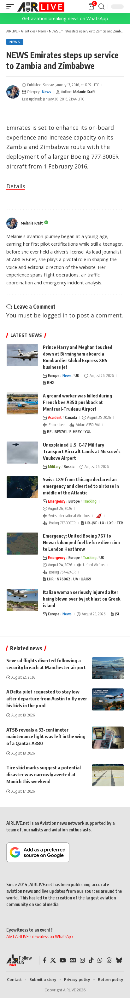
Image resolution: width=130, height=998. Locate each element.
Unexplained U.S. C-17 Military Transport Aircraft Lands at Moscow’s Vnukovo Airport (82, 451)
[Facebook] (44, 960)
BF (49, 431)
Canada (71, 417)
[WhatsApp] (100, 960)
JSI (117, 614)
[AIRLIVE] (40, 7)
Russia (69, 466)
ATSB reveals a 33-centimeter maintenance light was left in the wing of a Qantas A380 (46, 736)
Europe (53, 375)
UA (75, 579)
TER (119, 523)
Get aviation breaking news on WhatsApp (65, 18)
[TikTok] (91, 960)
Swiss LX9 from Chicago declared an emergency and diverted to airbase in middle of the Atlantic (81, 486)
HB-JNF (91, 523)
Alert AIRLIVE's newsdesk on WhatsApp (39, 936)
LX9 (110, 523)
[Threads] (109, 960)
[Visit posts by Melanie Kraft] (13, 92)
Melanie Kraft (84, 91)
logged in (55, 315)
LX (102, 523)
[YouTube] (63, 960)
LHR (50, 579)
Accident (55, 417)
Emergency (56, 501)
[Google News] (73, 960)
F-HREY (75, 431)
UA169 (86, 579)
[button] (11, 7)
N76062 (63, 579)
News (14, 42)
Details (15, 186)
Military (54, 466)
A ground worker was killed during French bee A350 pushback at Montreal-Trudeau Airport (77, 402)
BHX (50, 382)
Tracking (90, 501)
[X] (53, 960)
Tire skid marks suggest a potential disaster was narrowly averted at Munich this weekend (43, 774)
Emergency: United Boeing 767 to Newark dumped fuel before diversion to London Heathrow (81, 542)
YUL (88, 431)
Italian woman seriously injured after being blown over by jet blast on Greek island (81, 599)
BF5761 (61, 431)
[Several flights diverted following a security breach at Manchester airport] (108, 668)
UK (76, 375)
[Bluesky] (119, 960)
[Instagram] (82, 960)
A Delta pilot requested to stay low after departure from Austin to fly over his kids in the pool (46, 698)
